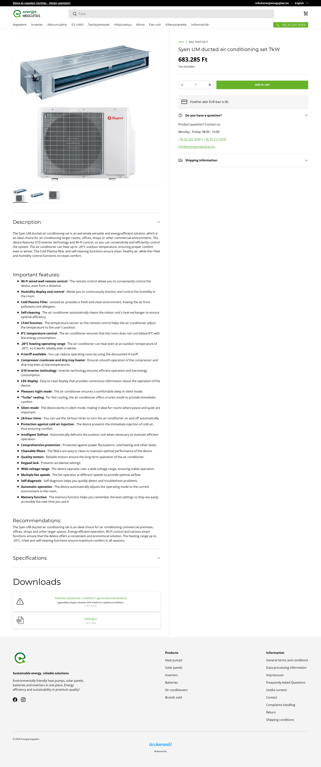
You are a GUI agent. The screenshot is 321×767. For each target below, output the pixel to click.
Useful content (276, 690)
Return (271, 712)
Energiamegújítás (30, 739)
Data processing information (286, 668)
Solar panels (173, 668)
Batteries (171, 682)
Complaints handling (280, 705)
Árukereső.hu (160, 751)
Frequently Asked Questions (285, 682)
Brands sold (173, 697)
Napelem (20, 24)
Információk (200, 24)
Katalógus (91, 619)
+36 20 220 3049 (189, 139)
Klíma (140, 24)
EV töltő (77, 24)
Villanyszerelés (176, 24)
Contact (271, 697)
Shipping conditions (280, 720)
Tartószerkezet (99, 24)
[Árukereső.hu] (160, 746)
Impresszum (275, 675)
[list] (86, 111)
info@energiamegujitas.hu (272, 3)
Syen (181, 42)
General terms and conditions (287, 660)
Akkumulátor (57, 24)
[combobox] (171, 13)
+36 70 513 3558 (215, 139)
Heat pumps (173, 660)
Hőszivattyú (123, 24)
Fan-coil (155, 24)
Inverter (37, 24)
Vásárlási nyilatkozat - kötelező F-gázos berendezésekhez (91, 598)
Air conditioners (176, 690)
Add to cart (262, 84)
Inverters (171, 675)
